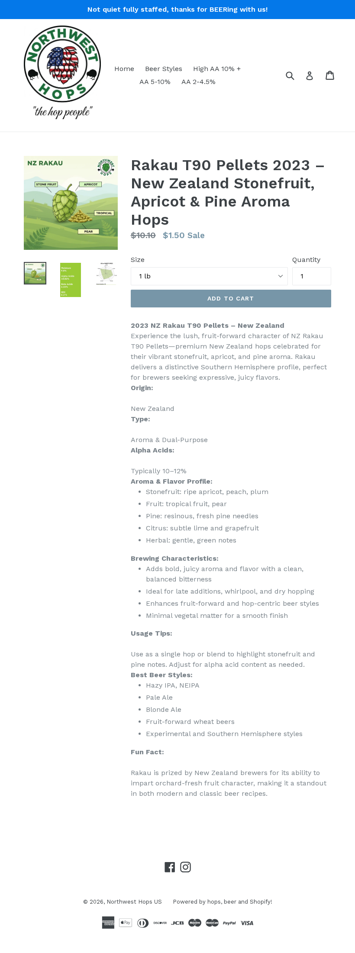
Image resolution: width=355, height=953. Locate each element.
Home (124, 69)
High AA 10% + (217, 69)
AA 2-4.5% (198, 82)
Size (138, 259)
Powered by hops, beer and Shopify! (222, 901)
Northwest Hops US (134, 901)
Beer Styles (163, 69)
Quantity (306, 259)
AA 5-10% (155, 82)
